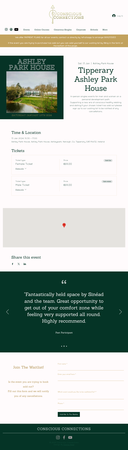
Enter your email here (66, 374)
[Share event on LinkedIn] (25, 264)
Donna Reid (69, 444)
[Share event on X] (19, 264)
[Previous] (7, 312)
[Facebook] (64, 437)
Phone (60, 403)
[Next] (120, 312)
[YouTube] (16, 29)
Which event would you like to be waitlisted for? (76, 392)
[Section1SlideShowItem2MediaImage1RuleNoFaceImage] (64, 346)
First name (62, 364)
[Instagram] (58, 437)
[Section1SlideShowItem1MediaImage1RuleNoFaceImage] (61, 346)
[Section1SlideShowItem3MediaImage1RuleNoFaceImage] (66, 346)
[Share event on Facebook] (12, 264)
